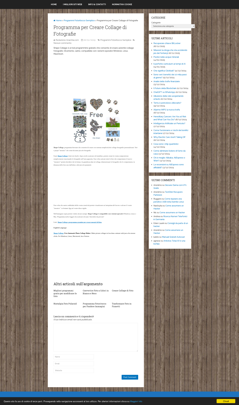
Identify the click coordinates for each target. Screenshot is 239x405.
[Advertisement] (96, 75)
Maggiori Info (136, 401)
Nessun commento (62, 43)
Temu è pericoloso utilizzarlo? (167, 103)
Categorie (156, 22)
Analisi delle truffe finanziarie (166, 81)
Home (54, 4)
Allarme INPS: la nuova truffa (166, 110)
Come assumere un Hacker (172, 212)
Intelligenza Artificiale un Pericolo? (169, 123)
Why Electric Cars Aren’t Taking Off (169, 137)
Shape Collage (63, 156)
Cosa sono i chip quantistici (165, 144)
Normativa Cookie (122, 4)
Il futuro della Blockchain (164, 88)
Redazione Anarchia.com (67, 40)
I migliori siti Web (72, 4)
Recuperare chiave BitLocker (166, 43)
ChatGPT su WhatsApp (164, 92)
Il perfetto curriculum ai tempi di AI (169, 64)
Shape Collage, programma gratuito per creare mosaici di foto (80, 222)
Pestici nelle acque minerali (166, 57)
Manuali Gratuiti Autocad (173, 237)
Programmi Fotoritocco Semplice (79, 20)
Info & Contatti (97, 4)
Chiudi (226, 401)
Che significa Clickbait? (163, 71)
